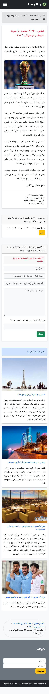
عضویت (40, 671)
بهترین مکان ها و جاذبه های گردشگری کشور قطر (26, 462)
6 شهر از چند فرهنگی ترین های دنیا (31, 394)
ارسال (40, 334)
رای (41, 232)
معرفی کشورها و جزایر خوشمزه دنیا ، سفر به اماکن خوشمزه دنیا (26, 528)
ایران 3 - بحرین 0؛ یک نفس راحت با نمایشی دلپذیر (25, 597)
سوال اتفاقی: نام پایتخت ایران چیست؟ (27, 320)
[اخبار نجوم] (37, 4)
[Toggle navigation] (5, 4)
